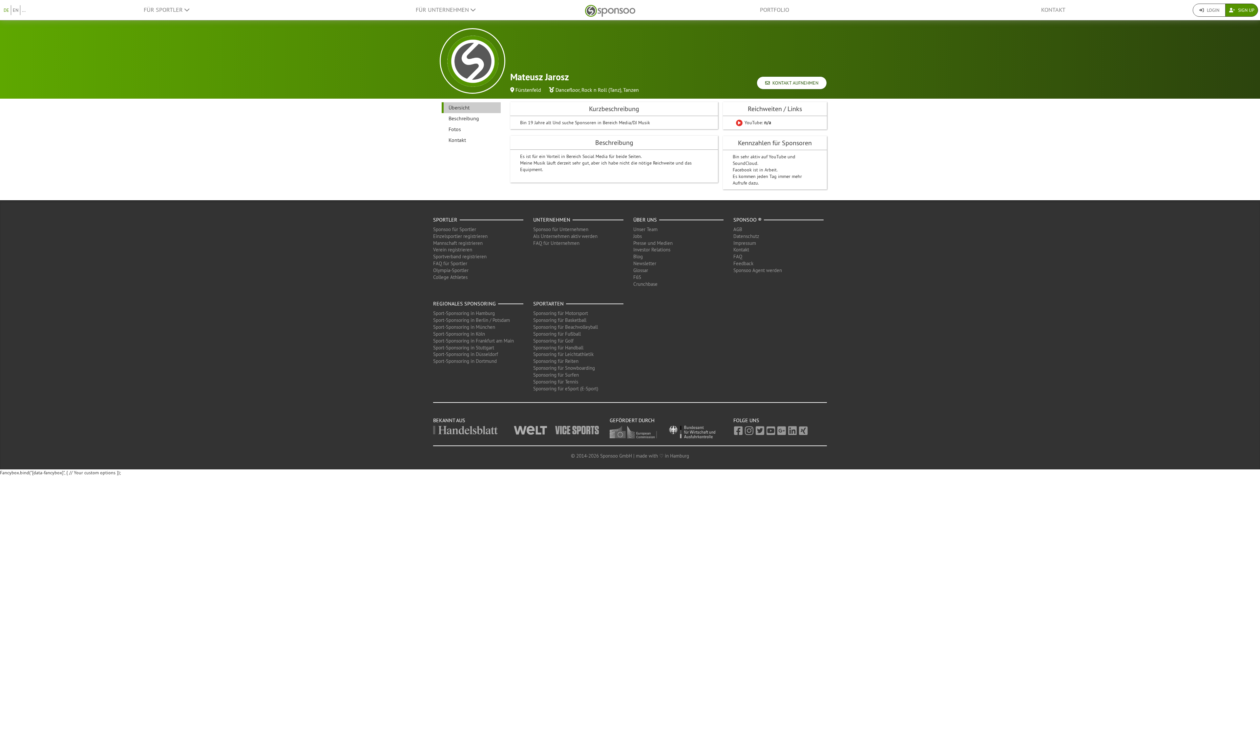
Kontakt (1053, 9)
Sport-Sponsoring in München (464, 327)
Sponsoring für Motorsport (560, 313)
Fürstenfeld (528, 90)
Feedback (743, 263)
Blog (638, 256)
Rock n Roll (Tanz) (601, 90)
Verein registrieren (452, 249)
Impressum (744, 243)
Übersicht (459, 107)
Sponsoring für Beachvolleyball (565, 327)
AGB (737, 229)
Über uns (645, 219)
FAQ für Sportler (450, 263)
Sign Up (1245, 10)
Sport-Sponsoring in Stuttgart (463, 347)
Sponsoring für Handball (558, 347)
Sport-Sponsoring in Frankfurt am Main (473, 341)
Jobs (637, 236)
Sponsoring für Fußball (557, 334)
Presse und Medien (653, 243)
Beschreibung (464, 118)
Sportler (445, 219)
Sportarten (548, 303)
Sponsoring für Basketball (559, 320)
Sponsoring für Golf (553, 341)
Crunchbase (645, 284)
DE (6, 10)
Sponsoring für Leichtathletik (563, 354)
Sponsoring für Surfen (556, 375)
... (24, 10)
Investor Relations (651, 249)
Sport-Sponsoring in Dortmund (465, 361)
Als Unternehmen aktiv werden (565, 236)
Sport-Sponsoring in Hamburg (464, 313)
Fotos (455, 129)
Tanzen (631, 90)
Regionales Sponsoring (464, 303)
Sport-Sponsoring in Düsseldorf (465, 354)
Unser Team (645, 229)
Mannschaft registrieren (458, 243)
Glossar (640, 270)
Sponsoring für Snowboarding (564, 368)
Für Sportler (164, 9)
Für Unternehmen (443, 9)
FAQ (737, 256)
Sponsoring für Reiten (555, 361)
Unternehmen (551, 219)
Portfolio (774, 9)
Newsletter (644, 263)
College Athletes (450, 277)
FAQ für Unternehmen (556, 243)
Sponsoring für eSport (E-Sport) (565, 388)
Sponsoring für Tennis (555, 382)
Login (1212, 10)
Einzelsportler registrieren (460, 236)
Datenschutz (746, 236)
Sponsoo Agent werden (757, 270)
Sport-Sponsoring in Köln (459, 334)
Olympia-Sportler (451, 270)
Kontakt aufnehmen (794, 83)
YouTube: (757, 123)
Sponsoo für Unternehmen (560, 229)
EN (15, 10)
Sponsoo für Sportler (454, 229)
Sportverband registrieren (460, 256)
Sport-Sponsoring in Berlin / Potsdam (471, 320)
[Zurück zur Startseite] (610, 10)
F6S (637, 277)
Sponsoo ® (747, 219)
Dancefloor (567, 90)
